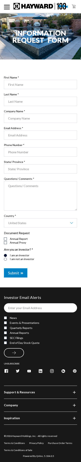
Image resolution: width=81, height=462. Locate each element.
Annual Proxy (18, 242)
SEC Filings (16, 337)
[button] (40, 392)
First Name (11, 77)
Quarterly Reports (21, 327)
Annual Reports (19, 332)
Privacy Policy (36, 443)
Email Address (13, 128)
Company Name (14, 111)
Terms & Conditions (14, 443)
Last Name (11, 94)
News (13, 317)
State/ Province (14, 162)
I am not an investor (22, 259)
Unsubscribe (12, 363)
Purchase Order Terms (60, 443)
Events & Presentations (24, 322)
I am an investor (19, 255)
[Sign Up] (14, 352)
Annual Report (19, 238)
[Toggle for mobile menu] (7, 6)
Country (10, 216)
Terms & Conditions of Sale (18, 450)
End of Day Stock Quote (25, 342)
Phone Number (14, 145)
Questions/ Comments (19, 178)
